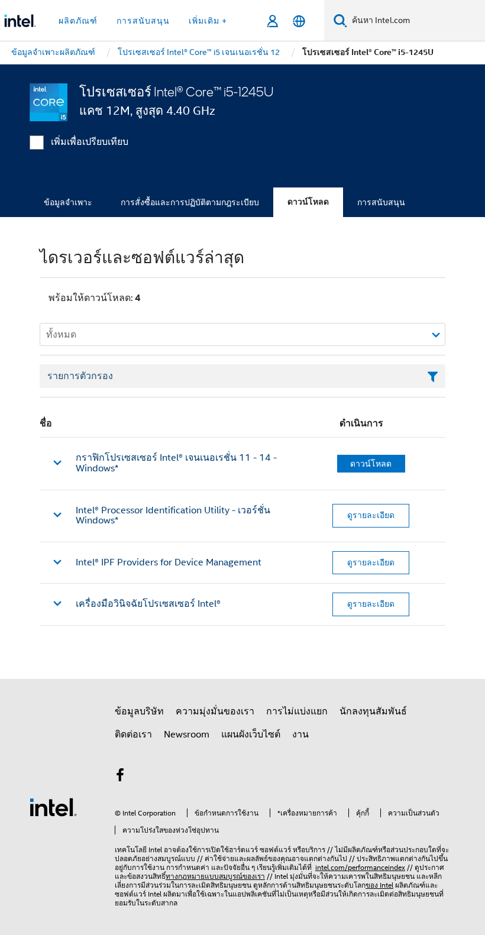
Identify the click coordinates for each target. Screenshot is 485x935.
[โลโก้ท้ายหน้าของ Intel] (53, 807)
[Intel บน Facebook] (120, 777)
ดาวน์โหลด (308, 202)
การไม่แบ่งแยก (297, 711)
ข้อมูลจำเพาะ (68, 202)
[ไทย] (299, 21)
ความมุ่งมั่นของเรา (215, 711)
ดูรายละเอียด (371, 515)
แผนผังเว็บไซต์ (250, 734)
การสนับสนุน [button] (143, 20)
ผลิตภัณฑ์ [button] (78, 20)
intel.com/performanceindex (360, 867)
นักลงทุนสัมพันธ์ (373, 711)
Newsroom (186, 734)
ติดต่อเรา (133, 734)
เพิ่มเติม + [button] (208, 20)
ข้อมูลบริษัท (139, 711)
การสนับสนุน (381, 202)
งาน (300, 734)
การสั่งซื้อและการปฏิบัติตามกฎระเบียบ (190, 202)
